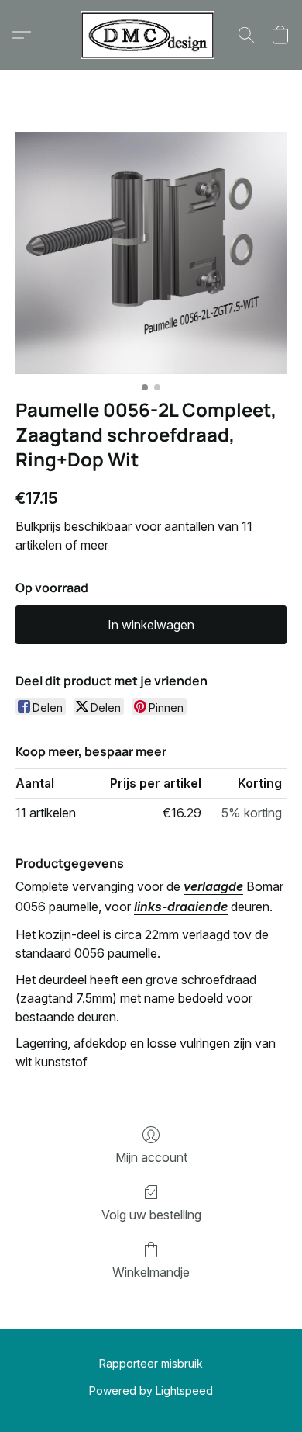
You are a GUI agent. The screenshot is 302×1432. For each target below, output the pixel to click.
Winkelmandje (151, 1272)
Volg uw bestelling (151, 1214)
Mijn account (151, 1157)
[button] (151, 35)
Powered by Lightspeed (151, 1390)
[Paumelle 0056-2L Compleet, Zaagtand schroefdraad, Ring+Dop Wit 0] (151, 253)
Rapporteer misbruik (151, 1363)
